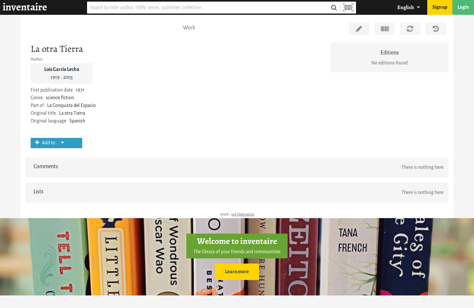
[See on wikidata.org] (384, 29)
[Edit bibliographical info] (359, 29)
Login (463, 7)
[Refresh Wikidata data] (410, 29)
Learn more (237, 272)
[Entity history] (436, 29)
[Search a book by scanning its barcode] (348, 8)
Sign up (439, 7)
